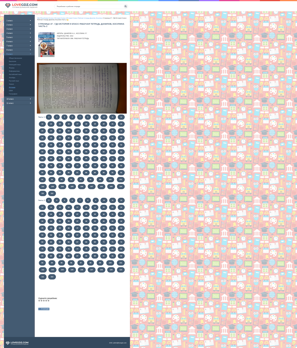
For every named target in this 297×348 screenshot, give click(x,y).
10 (104, 117)
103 (52, 186)
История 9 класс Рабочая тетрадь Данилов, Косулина (84, 18)
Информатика (14, 71)
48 (86, 145)
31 (112, 131)
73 (42, 166)
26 (69, 131)
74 (51, 166)
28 (86, 131)
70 (104, 159)
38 (86, 138)
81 (112, 166)
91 (112, 172)
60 (104, 152)
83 (42, 172)
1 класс (9, 21)
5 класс (9, 37)
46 (69, 145)
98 (90, 179)
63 (42, 159)
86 (69, 172)
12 (121, 117)
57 (77, 152)
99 (100, 179)
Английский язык (15, 74)
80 (104, 166)
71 (112, 159)
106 (81, 186)
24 (51, 131)
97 (81, 179)
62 (121, 152)
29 (95, 131)
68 (86, 159)
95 (62, 179)
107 (91, 186)
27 (77, 131)
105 (72, 186)
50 (104, 145)
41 (112, 138)
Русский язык (14, 81)
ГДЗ (38, 18)
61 (112, 152)
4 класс (9, 33)
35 (60, 138)
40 (104, 138)
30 (104, 131)
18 (86, 124)
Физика (11, 68)
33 (42, 138)
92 (121, 172)
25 (60, 131)
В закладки (45, 309)
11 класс (10, 103)
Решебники (44, 18)
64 (51, 159)
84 (51, 172)
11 (112, 117)
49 (95, 145)
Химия (11, 84)
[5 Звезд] (48, 300)
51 (112, 145)
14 (51, 124)
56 (69, 152)
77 (77, 166)
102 (42, 186)
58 (86, 152)
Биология (12, 61)
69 (95, 159)
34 (51, 138)
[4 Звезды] (46, 300)
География (13, 94)
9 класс (9, 54)
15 (60, 124)
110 (120, 186)
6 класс (9, 41)
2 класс (9, 25)
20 (104, 124)
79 (95, 166)
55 (60, 152)
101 (120, 179)
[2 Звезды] (41, 300)
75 (60, 166)
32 (121, 131)
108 (101, 186)
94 (52, 179)
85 (60, 172)
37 (77, 138)
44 (51, 145)
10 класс (10, 99)
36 (69, 138)
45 (60, 145)
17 (77, 124)
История (12, 87)
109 (111, 186)
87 (77, 172)
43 (42, 145)
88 (86, 172)
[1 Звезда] (39, 300)
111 (42, 193)
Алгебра (12, 77)
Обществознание (15, 58)
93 (42, 179)
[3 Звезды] (44, 300)
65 (60, 159)
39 (95, 138)
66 (69, 159)
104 (62, 186)
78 (86, 166)
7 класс (9, 46)
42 (121, 138)
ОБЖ (11, 90)
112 (52, 193)
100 (110, 179)
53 (42, 152)
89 (95, 172)
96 (71, 179)
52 (121, 145)
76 (69, 166)
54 (51, 152)
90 (104, 172)
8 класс (9, 50)
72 (121, 159)
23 (42, 131)
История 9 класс (60, 18)
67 (77, 159)
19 (95, 124)
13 (42, 124)
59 (95, 152)
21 (112, 124)
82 (121, 166)
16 (69, 124)
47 (77, 145)
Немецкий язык (15, 64)
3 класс (9, 29)
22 (121, 124)
